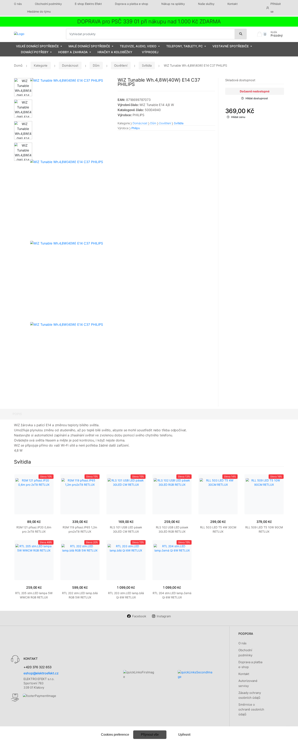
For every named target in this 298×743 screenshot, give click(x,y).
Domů (18, 65)
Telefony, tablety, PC (184, 46)
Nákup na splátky (173, 3)
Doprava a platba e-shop (131, 3)
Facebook (139, 616)
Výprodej (150, 52)
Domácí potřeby (34, 52)
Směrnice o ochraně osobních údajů (251, 709)
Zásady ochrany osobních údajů (249, 695)
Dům (96, 65)
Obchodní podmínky (48, 3)
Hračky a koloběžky (115, 52)
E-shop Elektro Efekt (88, 3)
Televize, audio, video (138, 46)
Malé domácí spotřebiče (89, 46)
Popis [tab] (17, 414)
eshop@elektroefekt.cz (41, 673)
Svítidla (147, 65)
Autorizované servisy (247, 683)
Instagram (164, 616)
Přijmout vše (150, 734)
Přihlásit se (275, 7)
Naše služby (206, 3)
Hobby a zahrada (73, 52)
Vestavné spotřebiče (230, 46)
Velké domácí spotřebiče (37, 46)
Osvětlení (120, 65)
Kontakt (232, 3)
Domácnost (70, 65)
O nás (18, 3)
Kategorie (40, 65)
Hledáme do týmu (39, 11)
